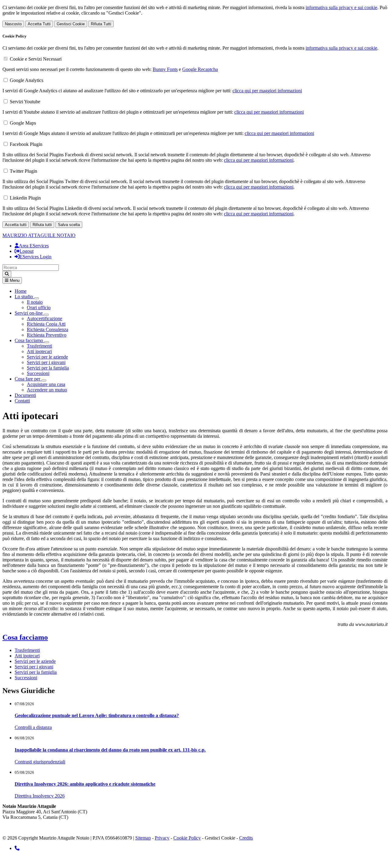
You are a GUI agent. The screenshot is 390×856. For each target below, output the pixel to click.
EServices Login (35, 256)
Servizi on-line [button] (29, 313)
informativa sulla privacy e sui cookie (341, 7)
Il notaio (35, 302)
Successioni (38, 373)
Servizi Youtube (25, 101)
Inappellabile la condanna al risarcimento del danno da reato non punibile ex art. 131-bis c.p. (110, 749)
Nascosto (13, 24)
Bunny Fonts (165, 69)
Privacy (162, 837)
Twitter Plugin (23, 171)
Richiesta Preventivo (46, 335)
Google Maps (23, 123)
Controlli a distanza (33, 727)
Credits (246, 837)
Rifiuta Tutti (101, 24)
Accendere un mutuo (47, 389)
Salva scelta (69, 224)
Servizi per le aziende (47, 356)
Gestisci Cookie (71, 24)
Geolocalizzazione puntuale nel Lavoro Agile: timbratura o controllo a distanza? (97, 715)
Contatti (22, 400)
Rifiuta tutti (42, 224)
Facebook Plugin (26, 144)
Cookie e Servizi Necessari (36, 59)
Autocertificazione (44, 318)
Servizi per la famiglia (48, 367)
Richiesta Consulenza (47, 329)
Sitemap (143, 837)
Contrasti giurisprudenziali (40, 761)
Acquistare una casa (46, 384)
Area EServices (34, 245)
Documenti (25, 395)
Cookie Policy (187, 837)
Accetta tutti (16, 224)
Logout (27, 251)
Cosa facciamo (25, 637)
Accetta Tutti (39, 24)
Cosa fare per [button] (28, 378)
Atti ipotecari (39, 351)
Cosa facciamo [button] (29, 340)
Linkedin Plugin (25, 197)
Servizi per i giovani (46, 362)
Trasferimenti (39, 345)
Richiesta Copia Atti (46, 324)
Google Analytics (26, 80)
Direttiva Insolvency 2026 (40, 795)
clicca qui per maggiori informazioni (267, 90)
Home (21, 291)
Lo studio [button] (24, 296)
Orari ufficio (39, 307)
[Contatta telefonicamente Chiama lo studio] (17, 848)
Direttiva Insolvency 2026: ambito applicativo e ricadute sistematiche (85, 784)
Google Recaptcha (200, 69)
